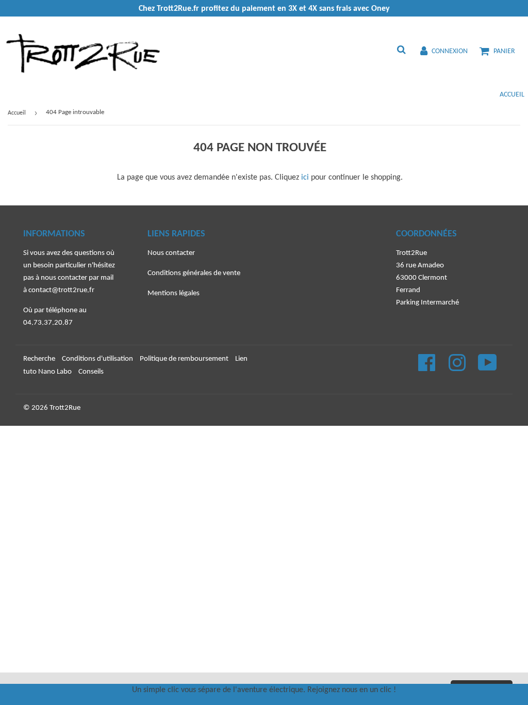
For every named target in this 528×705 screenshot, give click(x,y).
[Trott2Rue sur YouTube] (487, 368)
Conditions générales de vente (193, 273)
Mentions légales (173, 293)
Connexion (450, 51)
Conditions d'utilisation (97, 359)
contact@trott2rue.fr (61, 290)
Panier (504, 51)
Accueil (512, 95)
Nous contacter (171, 253)
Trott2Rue (65, 408)
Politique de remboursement (184, 359)
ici (305, 177)
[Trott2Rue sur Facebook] (427, 368)
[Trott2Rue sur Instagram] (458, 368)
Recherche (39, 359)
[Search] (401, 51)
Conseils (91, 372)
